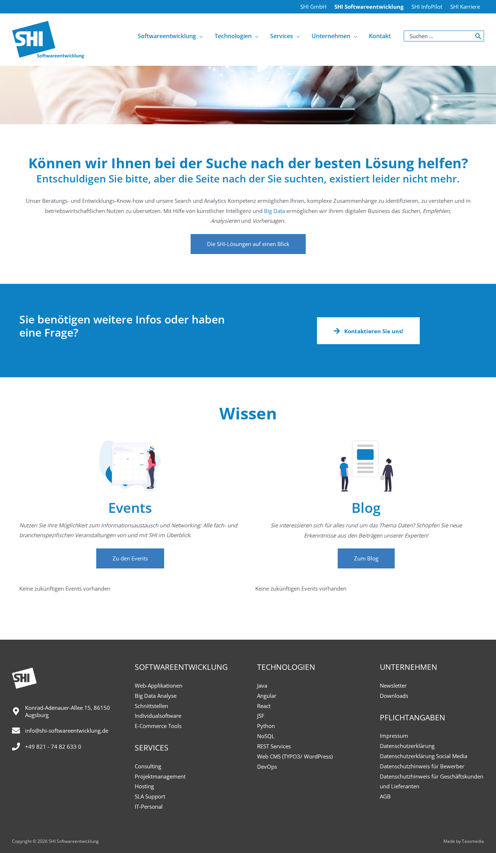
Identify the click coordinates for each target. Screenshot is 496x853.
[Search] (478, 36)
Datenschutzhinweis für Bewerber (422, 766)
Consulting (148, 766)
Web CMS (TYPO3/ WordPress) (295, 756)
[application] (199, 36)
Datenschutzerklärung (407, 745)
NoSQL (266, 736)
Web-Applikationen (158, 685)
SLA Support (150, 796)
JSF (260, 715)
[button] (248, 244)
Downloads (394, 695)
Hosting (144, 786)
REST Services (274, 746)
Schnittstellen (151, 705)
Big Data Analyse (155, 695)
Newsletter (393, 685)
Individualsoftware (158, 715)
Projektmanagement (160, 776)
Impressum (394, 735)
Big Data (274, 210)
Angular (266, 695)
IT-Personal (149, 806)
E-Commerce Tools (158, 725)
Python (266, 725)
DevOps (267, 766)
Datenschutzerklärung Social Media (423, 756)
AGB (385, 796)
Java (262, 685)
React (264, 705)
